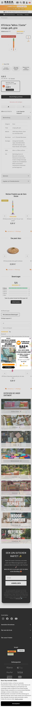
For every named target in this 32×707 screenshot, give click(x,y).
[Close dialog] (30, 338)
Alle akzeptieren (16, 703)
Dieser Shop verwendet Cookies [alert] (9, 680)
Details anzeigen (19, 699)
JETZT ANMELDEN (8, 367)
